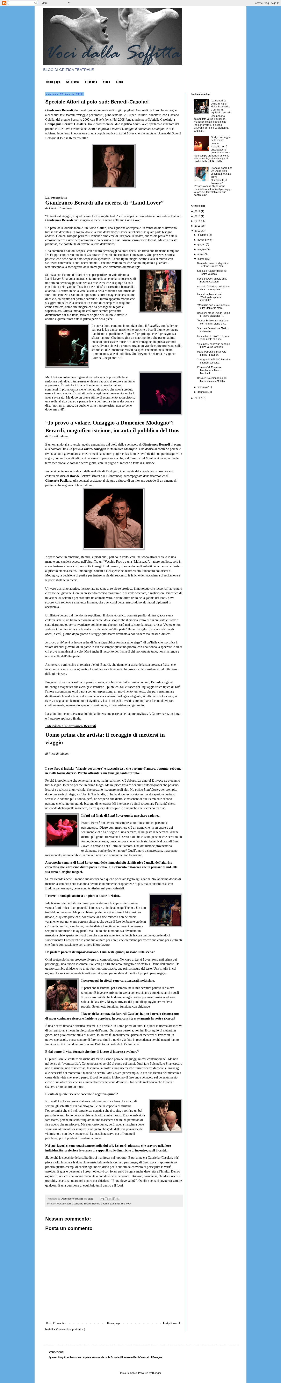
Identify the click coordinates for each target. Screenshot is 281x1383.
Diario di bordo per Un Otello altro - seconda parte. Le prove (221, 172)
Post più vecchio (172, 1323)
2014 (198, 221)
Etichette (91, 81)
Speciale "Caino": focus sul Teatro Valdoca (212, 272)
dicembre (203, 234)
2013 (198, 225)
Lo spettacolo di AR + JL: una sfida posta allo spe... (213, 338)
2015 (198, 216)
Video (106, 81)
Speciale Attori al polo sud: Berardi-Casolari (212, 280)
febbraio (202, 387)
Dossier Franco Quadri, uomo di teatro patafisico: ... (213, 314)
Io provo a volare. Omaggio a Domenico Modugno (103, 449)
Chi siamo (72, 81)
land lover (126, 1203)
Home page (53, 81)
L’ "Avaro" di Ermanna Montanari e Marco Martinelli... (209, 370)
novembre (203, 239)
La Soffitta (115, 1203)
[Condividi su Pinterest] (118, 1199)
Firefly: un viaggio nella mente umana (221, 140)
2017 (198, 211)
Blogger (156, 1373)
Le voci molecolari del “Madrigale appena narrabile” (209, 297)
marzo (201, 259)
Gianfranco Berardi (81, 1203)
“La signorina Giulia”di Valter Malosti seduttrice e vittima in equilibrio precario (221, 106)
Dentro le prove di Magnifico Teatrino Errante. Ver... (213, 265)
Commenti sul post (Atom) (70, 1329)
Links (119, 81)
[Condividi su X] (110, 1199)
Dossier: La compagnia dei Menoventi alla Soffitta (212, 379)
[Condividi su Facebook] (114, 1199)
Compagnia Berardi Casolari (65, 124)
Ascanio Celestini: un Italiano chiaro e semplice (213, 288)
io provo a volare (100, 1203)
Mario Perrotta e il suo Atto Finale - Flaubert (211, 353)
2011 (198, 398)
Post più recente (55, 1323)
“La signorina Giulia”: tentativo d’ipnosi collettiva (214, 361)
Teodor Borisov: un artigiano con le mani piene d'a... (213, 322)
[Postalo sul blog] (106, 1199)
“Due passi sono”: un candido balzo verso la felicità (213, 345)
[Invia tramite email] (102, 1199)
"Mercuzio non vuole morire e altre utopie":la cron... (213, 306)
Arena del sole (64, 1203)
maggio (202, 249)
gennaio (202, 391)
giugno (201, 244)
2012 (198, 230)
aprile (200, 254)
